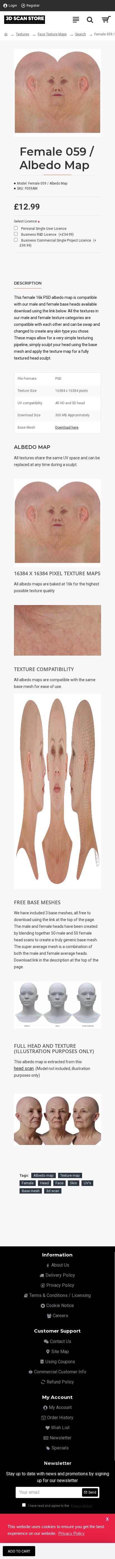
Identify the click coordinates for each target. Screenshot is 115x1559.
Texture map (70, 1175)
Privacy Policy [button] (71, 1533)
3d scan (52, 1191)
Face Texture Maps (52, 34)
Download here (66, 427)
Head (44, 1183)
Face (59, 1183)
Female (27, 1183)
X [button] (107, 1519)
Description (28, 283)
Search (80, 34)
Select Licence (25, 221)
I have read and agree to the (59, 1506)
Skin (73, 1183)
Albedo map (43, 1175)
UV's (87, 1183)
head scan (24, 1068)
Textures (22, 34)
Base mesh (31, 1191)
